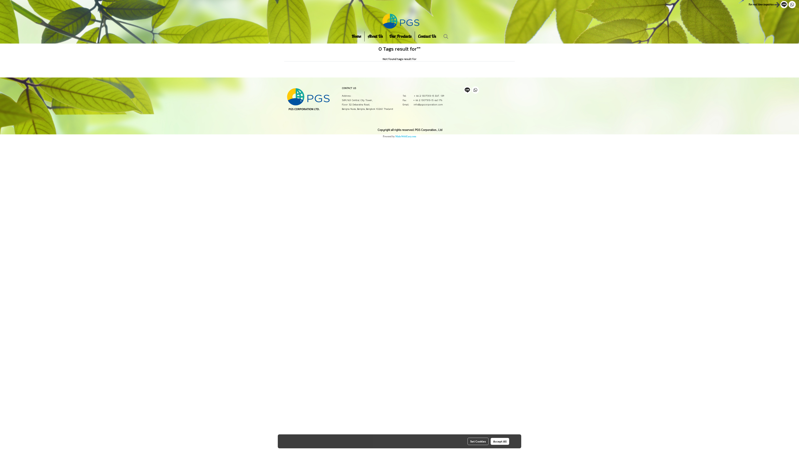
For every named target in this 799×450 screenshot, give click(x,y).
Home (356, 36)
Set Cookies (478, 441)
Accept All (500, 441)
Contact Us (427, 36)
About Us (375, 36)
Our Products (400, 36)
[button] (445, 36)
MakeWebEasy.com (405, 136)
